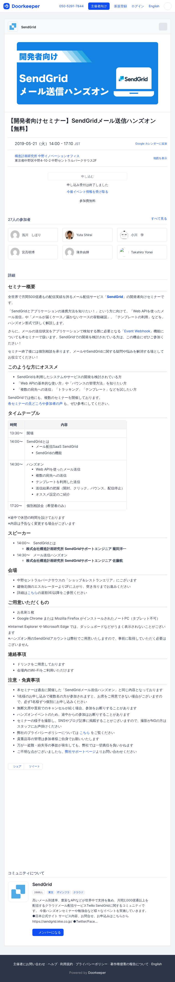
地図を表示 (160, 158)
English (154, 6)
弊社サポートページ (80, 751)
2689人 (38, 892)
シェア (17, 766)
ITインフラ (63, 892)
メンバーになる (49, 932)
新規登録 (120, 6)
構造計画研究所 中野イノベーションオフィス (47, 156)
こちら (32, 592)
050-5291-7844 (71, 6)
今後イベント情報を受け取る (87, 191)
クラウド (78, 892)
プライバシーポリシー (92, 964)
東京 (50, 892)
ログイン (137, 6)
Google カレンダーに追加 (151, 143)
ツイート (34, 766)
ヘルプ (52, 964)
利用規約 (66, 964)
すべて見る (159, 218)
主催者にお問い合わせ (29, 964)
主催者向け (99, 6)
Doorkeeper (97, 972)
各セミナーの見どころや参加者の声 (35, 403)
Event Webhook (137, 331)
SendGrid (28, 27)
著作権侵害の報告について (129, 964)
